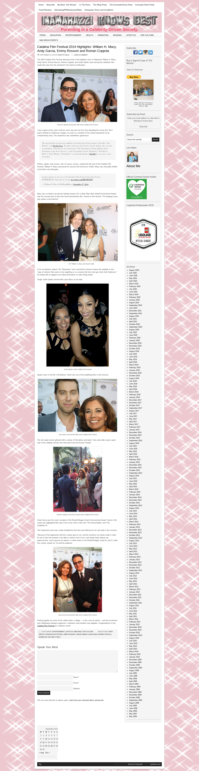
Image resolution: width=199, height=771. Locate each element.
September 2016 (135, 441)
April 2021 (133, 322)
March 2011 (133, 619)
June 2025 (133, 292)
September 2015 (135, 473)
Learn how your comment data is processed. (86, 700)
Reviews (117, 35)
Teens (42, 35)
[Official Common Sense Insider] (136, 199)
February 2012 (134, 589)
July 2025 (133, 289)
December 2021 (135, 311)
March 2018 (133, 392)
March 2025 (133, 294)
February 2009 (134, 687)
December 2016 (135, 432)
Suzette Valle (63, 55)
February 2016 (134, 459)
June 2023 (133, 308)
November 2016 (135, 435)
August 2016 (134, 443)
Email (75, 683)
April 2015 (133, 487)
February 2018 (134, 395)
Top (40, 764)
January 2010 (134, 657)
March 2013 (133, 554)
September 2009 (135, 668)
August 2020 (134, 330)
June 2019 (133, 357)
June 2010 (133, 643)
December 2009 (135, 660)
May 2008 (133, 711)
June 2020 (133, 335)
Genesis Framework (135, 764)
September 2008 (135, 700)
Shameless (43, 637)
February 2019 (134, 367)
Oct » (47, 753)
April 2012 (133, 584)
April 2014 (133, 519)
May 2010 (133, 646)
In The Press (84, 5)
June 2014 (133, 514)
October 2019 (134, 349)
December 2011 (135, 595)
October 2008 (134, 697)
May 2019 (133, 359)
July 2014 (133, 511)
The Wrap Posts (100, 5)
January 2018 (134, 397)
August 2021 (134, 316)
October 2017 (134, 405)
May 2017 (133, 419)
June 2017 (133, 416)
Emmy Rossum (69, 634)
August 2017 (134, 411)
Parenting (103, 35)
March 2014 (133, 522)
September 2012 (135, 570)
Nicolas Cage (58, 145)
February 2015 (134, 492)
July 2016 (133, 446)
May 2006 (133, 716)
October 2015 (134, 470)
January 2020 (134, 340)
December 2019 (135, 343)
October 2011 (134, 600)
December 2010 (135, 627)
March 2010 (133, 652)
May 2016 (133, 451)
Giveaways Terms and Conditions (99, 10)
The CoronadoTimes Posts (121, 5)
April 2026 (133, 281)
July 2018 (133, 381)
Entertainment (73, 35)
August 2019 (134, 351)
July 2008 (133, 706)
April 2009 (133, 681)
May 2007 (133, 714)
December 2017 (135, 400)
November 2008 (135, 695)
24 (46, 746)
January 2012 (134, 592)
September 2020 (135, 327)
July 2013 (133, 543)
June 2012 (133, 578)
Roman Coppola (104, 634)
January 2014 (134, 527)
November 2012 (135, 565)
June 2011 (133, 611)
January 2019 (134, 370)
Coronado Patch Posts (144, 5)
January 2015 (134, 495)
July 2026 (133, 273)
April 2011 (133, 616)
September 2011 (135, 603)
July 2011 (133, 608)
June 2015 (133, 481)
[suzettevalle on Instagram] (145, 54)
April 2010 (133, 649)
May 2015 (133, 484)
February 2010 (134, 654)
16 (43, 742)
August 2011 (134, 606)
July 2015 (133, 478)
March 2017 (133, 424)
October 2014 (134, 503)
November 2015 (135, 468)
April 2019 (133, 362)
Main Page (78, 631)
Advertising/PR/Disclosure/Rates (68, 10)
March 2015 (133, 489)
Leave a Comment (81, 55)
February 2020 (134, 338)
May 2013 (133, 549)
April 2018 (133, 389)
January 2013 (134, 560)
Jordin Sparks (81, 634)
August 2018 (134, 378)
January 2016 (134, 462)
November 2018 (135, 373)
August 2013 (134, 541)
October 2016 (134, 438)
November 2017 (135, 403)
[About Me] (132, 163)
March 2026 (133, 284)
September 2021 (135, 313)
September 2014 (135, 505)
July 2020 (133, 332)
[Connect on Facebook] (135, 54)
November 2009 (135, 662)
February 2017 (134, 427)
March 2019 (133, 365)
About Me (50, 5)
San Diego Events (48, 40)
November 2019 (135, 346)
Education (55, 35)
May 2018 (133, 386)
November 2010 (135, 630)
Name (75, 677)
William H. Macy (54, 637)
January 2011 (134, 624)
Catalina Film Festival (46, 626)
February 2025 (134, 297)
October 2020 (134, 324)
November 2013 (135, 532)
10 (46, 739)
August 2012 (134, 573)
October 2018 (134, 376)
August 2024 (134, 303)
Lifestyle (131, 35)
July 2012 (133, 576)
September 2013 (135, 538)
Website (76, 689)
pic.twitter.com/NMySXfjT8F (82, 179)
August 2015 (134, 476)
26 (52, 746)
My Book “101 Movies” (67, 5)
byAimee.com (155, 764)
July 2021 (133, 319)
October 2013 (134, 535)
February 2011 (134, 622)
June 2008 (133, 708)
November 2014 (135, 500)
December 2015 (135, 465)
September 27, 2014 (80, 184)
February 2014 (134, 524)
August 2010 (134, 638)
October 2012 (134, 568)
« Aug (41, 753)
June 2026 (133, 276)
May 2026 (133, 278)
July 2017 (133, 413)
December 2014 (135, 497)
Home (41, 5)
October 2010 (134, 633)
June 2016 (133, 449)
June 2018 (133, 384)
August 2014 (134, 508)
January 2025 (134, 300)
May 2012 (133, 581)
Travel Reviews (45, 10)
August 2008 (134, 703)
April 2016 (133, 454)
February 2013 (134, 557)
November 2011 (135, 597)
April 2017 (133, 422)
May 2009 (133, 679)
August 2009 (134, 670)
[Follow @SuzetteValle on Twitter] (140, 54)
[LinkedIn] (150, 54)
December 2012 (135, 562)
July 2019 (133, 354)
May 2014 (133, 516)
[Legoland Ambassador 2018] (143, 260)
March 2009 (133, 684)
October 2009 (134, 665)
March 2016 (133, 457)
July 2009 (133, 673)
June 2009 (133, 676)
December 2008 (135, 692)
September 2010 (135, 635)
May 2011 (133, 614)
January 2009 (134, 689)
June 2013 (133, 546)
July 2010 (133, 641)
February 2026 (134, 286)
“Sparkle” (93, 154)
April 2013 (133, 551)
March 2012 (133, 587)
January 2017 (134, 430)
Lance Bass (92, 634)
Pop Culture (147, 35)
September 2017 (135, 408)
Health (89, 35)
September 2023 (135, 305)
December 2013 (135, 530)
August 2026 (134, 270)
